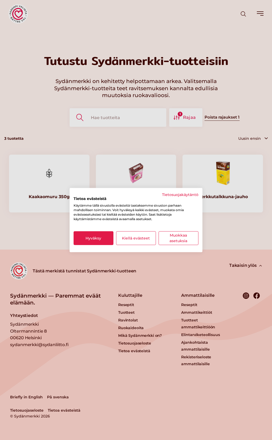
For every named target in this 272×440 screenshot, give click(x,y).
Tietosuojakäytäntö (180, 194)
